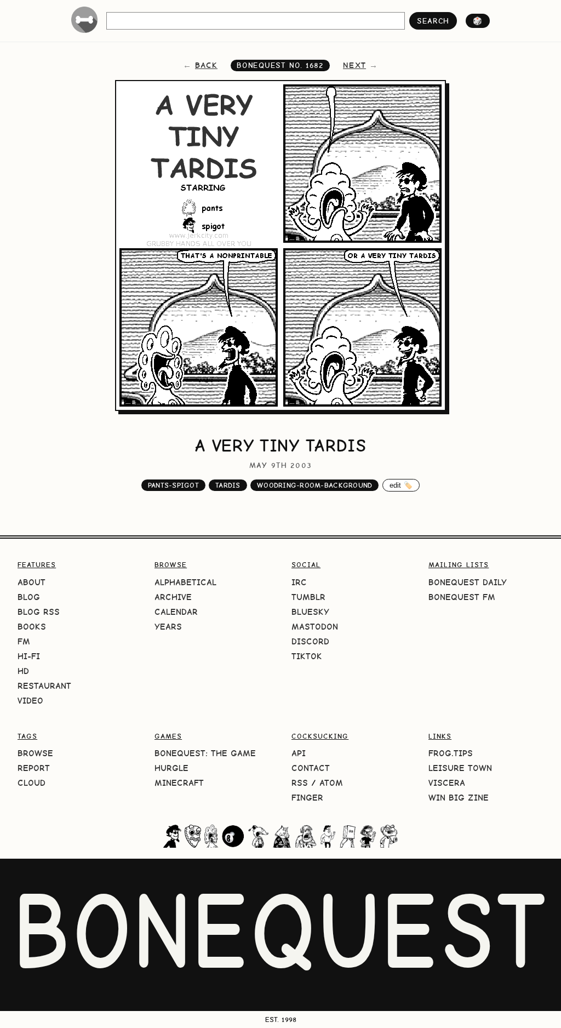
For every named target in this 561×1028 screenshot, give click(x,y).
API (298, 753)
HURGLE (171, 768)
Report (34, 768)
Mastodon (314, 626)
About (31, 582)
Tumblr (308, 597)
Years (168, 626)
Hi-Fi (29, 656)
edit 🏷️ (401, 485)
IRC (299, 582)
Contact (310, 768)
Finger (307, 797)
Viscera (446, 783)
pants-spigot (173, 485)
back (206, 65)
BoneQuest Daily (467, 582)
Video (30, 700)
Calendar (176, 612)
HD (23, 671)
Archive (173, 597)
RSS (299, 783)
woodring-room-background (314, 485)
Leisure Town (460, 768)
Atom (331, 783)
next (354, 65)
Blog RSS (39, 612)
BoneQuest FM (461, 597)
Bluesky (310, 612)
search (433, 20)
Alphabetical (185, 582)
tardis (228, 485)
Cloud (31, 783)
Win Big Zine (458, 797)
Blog (29, 597)
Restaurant (44, 686)
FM (24, 641)
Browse (35, 753)
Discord (310, 641)
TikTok (306, 656)
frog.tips (450, 753)
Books (32, 626)
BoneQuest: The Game (205, 753)
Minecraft (179, 783)
